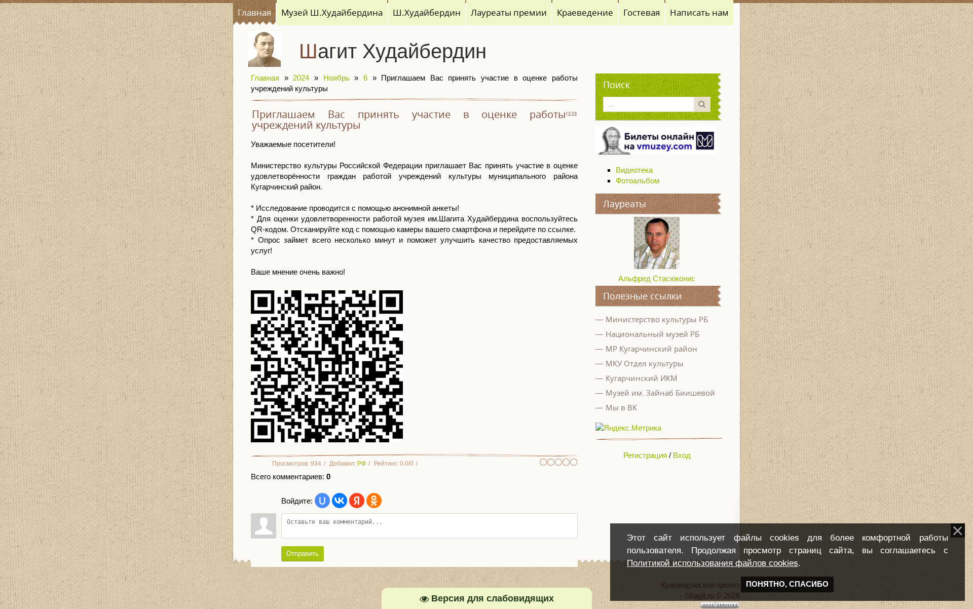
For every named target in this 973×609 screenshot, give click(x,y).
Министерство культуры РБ (657, 319)
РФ (361, 463)
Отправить (302, 553)
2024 (301, 77)
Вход (682, 455)
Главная (265, 77)
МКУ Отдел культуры (645, 363)
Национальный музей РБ (652, 334)
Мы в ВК (621, 407)
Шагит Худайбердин (392, 51)
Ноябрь (336, 77)
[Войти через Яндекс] (356, 500)
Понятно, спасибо (787, 584)
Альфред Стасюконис (656, 278)
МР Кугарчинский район (651, 349)
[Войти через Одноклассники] (374, 500)
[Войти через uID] (322, 500)
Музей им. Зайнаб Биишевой (660, 393)
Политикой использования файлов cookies (712, 562)
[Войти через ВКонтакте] (339, 500)
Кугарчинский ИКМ (642, 378)
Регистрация (645, 455)
